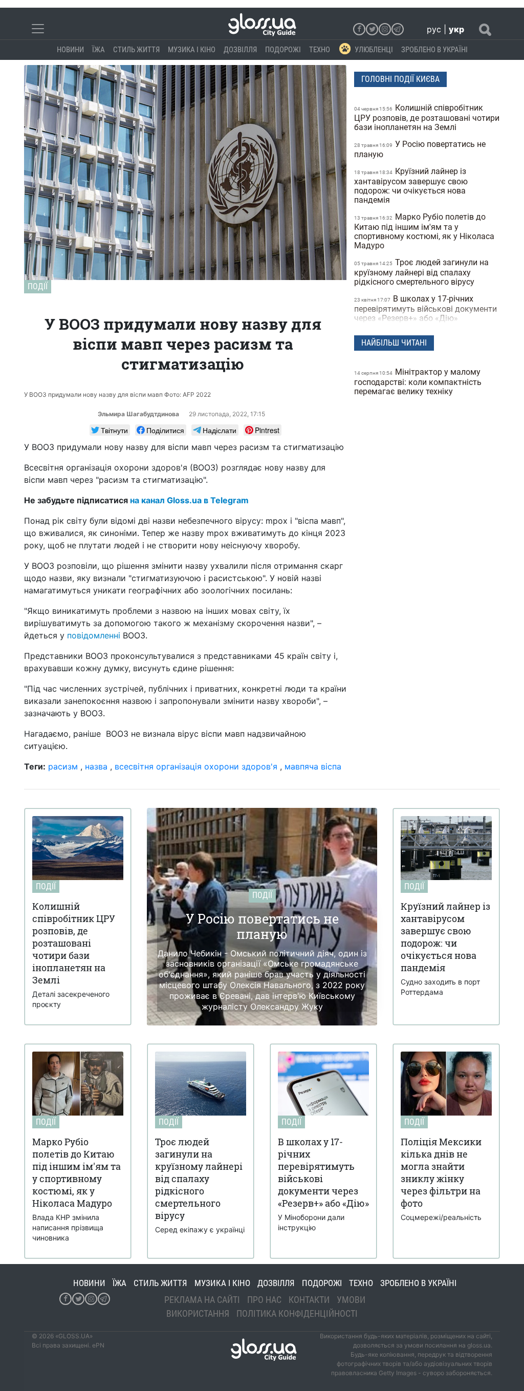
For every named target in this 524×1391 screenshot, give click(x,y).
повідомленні (93, 635)
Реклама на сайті (202, 1299)
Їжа (98, 49)
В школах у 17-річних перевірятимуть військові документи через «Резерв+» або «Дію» (425, 308)
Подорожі (283, 49)
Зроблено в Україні (434, 49)
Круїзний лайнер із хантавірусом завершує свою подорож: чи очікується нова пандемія (411, 185)
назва (96, 766)
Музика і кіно (191, 49)
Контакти (309, 1299)
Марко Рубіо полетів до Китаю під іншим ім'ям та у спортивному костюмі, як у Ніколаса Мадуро (424, 231)
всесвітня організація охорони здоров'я (196, 766)
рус (434, 29)
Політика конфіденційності (297, 1313)
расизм (63, 766)
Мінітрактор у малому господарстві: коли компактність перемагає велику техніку (418, 381)
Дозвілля (240, 49)
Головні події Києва (400, 79)
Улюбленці (374, 49)
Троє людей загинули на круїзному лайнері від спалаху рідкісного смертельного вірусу (421, 272)
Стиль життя (136, 49)
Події (38, 286)
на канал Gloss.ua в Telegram (189, 500)
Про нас (264, 1299)
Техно (319, 49)
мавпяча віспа (313, 766)
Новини (70, 49)
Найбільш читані (394, 343)
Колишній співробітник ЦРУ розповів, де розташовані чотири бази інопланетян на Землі (426, 117)
